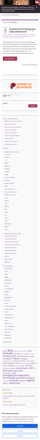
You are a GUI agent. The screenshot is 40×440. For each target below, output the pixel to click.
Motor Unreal (8, 259)
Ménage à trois (25, 36)
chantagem (32, 356)
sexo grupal (6, 381)
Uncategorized (7, 342)
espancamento (30, 361)
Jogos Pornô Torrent (11, 239)
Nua (6, 209)
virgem (5, 383)
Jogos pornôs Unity (10, 253)
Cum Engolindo (7, 36)
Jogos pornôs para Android (12, 244)
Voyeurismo (20, 37)
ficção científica (26, 363)
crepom (16, 358)
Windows (7, 262)
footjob (5, 366)
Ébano (6, 174)
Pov (6, 215)
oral (5, 370)
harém (10, 366)
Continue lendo (10, 58)
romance (30, 378)
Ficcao (12, 36)
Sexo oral (7, 332)
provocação (9, 378)
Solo (6, 229)
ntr (35, 368)
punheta (20, 378)
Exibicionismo (8, 297)
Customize (20, 431)
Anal (30, 34)
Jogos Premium (9, 138)
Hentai (7, 200)
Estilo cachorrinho (10, 177)
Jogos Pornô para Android (12, 135)
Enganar (7, 291)
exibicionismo (9, 363)
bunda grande (9, 356)
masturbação (22, 368)
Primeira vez (8, 323)
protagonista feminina (9, 373)
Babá (6, 274)
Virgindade (8, 335)
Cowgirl (7, 171)
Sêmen (7, 226)
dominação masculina (19, 361)
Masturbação (18, 36)
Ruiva (6, 218)
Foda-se (33, 363)
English (8, 95)
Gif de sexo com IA (10, 195)
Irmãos (7, 312)
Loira (6, 203)
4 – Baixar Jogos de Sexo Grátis (12, 233)
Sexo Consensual (10, 326)
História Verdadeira (10, 306)
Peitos (6, 212)
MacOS (7, 256)
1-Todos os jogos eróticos (10, 118)
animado (8, 353)
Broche (33, 34)
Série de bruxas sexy (11, 144)
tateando (14, 380)
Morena (7, 206)
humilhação (17, 365)
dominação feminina (7, 361)
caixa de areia (22, 356)
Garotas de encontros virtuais (13, 121)
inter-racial (6, 368)
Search (5, 103)
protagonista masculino (16, 375)
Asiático (7, 157)
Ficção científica (9, 183)
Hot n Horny (8, 34)
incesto (28, 365)
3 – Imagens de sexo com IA (11, 152)
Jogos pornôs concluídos (12, 242)
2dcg (4, 351)
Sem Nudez (8, 224)
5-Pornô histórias (9, 15)
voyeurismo (14, 383)
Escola (6, 294)
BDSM (6, 163)
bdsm (22, 353)
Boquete (7, 166)
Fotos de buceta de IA (11, 192)
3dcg (10, 350)
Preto (30, 36)
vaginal (30, 380)
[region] (20, 425)
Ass (6, 160)
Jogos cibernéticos (10, 124)
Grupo (6, 197)
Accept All (20, 426)
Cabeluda (7, 169)
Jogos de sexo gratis (11, 130)
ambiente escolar (22, 351)
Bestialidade (8, 280)
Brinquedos (8, 283)
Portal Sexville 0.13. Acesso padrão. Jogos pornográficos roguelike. (19, 397)
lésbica (13, 368)
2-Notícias (6, 148)
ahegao (16, 351)
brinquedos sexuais (29, 353)
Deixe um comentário (30, 65)
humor (23, 366)
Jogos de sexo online (11, 133)
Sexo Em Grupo (13, 37)
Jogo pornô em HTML (11, 236)
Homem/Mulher (9, 309)
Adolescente (25, 34)
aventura (16, 354)
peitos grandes (15, 371)
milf (31, 368)
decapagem (24, 359)
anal (29, 351)
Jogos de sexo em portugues (13, 127)
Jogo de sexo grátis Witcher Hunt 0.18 (14, 405)
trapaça (22, 381)
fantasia (18, 363)
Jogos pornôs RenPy (11, 247)
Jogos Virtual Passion (11, 141)
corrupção (7, 358)
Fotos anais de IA (10, 189)
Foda (6, 186)
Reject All (20, 436)
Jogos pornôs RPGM (11, 250)
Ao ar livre (7, 154)
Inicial (2, 15)
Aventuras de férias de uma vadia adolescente (22, 30)
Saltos (6, 221)
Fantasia (7, 180)
